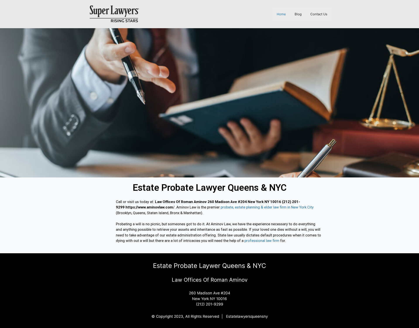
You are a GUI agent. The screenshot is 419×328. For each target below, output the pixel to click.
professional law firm (261, 240)
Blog (298, 14)
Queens (139, 213)
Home (281, 14)
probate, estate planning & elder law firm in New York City (267, 207)
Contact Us (318, 14)
